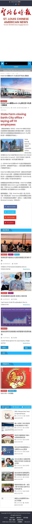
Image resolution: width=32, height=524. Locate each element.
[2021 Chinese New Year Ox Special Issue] (8, 415)
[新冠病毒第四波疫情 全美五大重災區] (16, 281)
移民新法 (17, 254)
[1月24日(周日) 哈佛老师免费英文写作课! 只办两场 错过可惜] (8, 462)
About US (27, 522)
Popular (6, 407)
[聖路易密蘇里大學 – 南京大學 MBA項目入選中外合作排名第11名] (8, 488)
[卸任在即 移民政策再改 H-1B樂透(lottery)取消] (8, 450)
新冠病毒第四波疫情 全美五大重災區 (14, 296)
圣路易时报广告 (12, 394)
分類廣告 (20, 522)
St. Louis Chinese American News (16, 20)
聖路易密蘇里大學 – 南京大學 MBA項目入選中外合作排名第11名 (22, 487)
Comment (27, 407)
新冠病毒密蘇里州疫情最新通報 (5, 347)
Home (6, 517)
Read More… (26, 269)
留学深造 (25, 517)
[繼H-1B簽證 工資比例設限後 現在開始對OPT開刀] (8, 427)
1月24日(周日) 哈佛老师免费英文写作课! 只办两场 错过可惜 (22, 461)
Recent (17, 407)
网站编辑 (14, 107)
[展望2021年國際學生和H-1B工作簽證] (8, 502)
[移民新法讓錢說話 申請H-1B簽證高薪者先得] (8, 439)
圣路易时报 (3, 101)
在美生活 (11, 254)
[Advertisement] (16, 45)
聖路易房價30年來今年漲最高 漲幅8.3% (28, 348)
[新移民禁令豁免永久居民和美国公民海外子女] (16, 243)
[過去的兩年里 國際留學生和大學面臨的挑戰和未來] (8, 476)
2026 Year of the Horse (8, 522)
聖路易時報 (20, 520)
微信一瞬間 (12, 520)
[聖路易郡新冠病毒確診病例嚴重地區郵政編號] (16, 317)
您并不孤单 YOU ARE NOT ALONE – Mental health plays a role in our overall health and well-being (16, 398)
